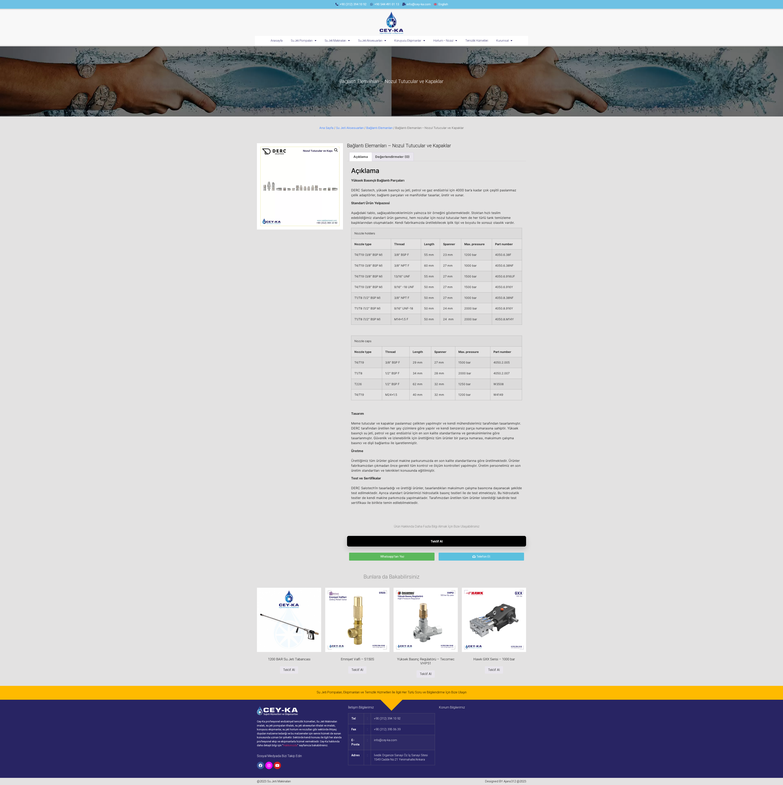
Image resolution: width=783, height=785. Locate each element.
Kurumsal (502, 40)
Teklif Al (437, 541)
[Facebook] (260, 765)
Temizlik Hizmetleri (476, 40)
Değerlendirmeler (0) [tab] (392, 157)
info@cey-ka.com (385, 740)
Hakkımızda (290, 745)
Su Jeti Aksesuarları (370, 40)
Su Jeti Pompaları (302, 40)
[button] (336, 150)
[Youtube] (277, 765)
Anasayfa (277, 40)
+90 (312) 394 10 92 (387, 718)
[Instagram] (269, 765)
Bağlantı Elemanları (379, 128)
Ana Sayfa (326, 128)
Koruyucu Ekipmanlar (407, 40)
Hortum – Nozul (443, 40)
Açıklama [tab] (360, 157)
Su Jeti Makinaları (335, 40)
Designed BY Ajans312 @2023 (505, 781)
